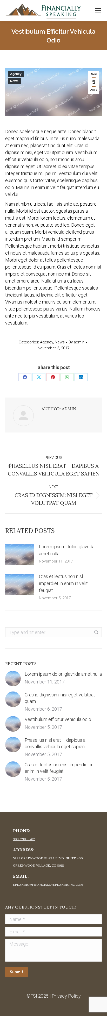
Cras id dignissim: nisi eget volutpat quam (60, 698)
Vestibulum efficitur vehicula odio (58, 719)
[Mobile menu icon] (98, 10)
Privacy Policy (66, 996)
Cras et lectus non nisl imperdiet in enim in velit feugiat (63, 583)
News (14, 81)
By (76, 342)
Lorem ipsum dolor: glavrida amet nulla (67, 550)
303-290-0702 (24, 839)
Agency (16, 74)
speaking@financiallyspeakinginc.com (48, 885)
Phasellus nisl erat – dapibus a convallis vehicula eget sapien (55, 743)
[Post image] (19, 554)
